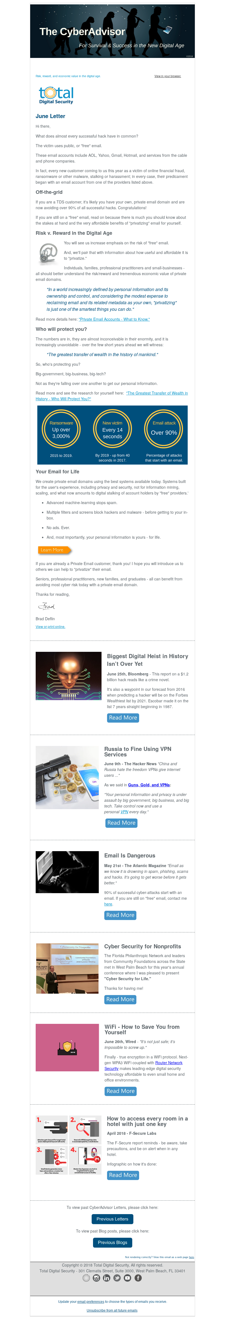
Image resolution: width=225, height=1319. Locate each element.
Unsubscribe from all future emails (112, 1310)
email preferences (90, 1302)
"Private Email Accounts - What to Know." (114, 319)
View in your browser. (167, 76)
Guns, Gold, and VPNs (149, 784)
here (108, 904)
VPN (124, 811)
